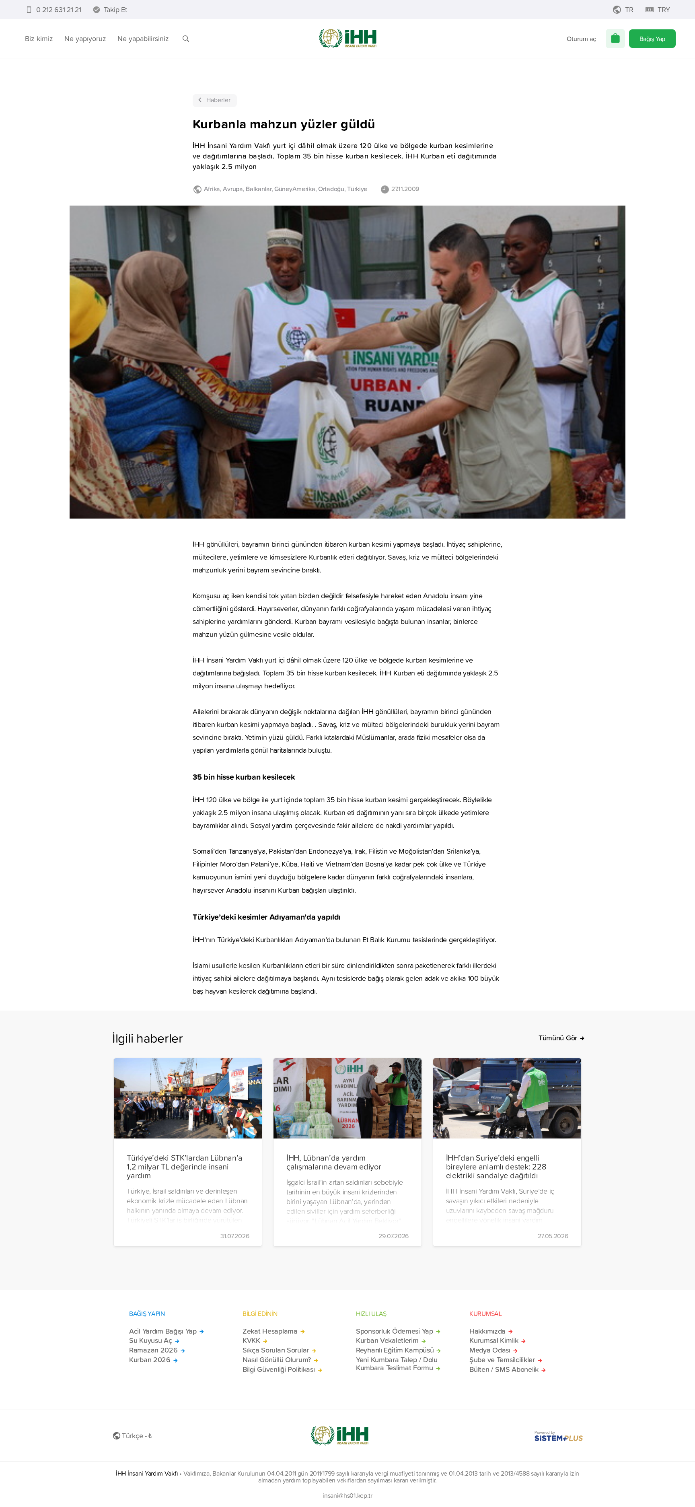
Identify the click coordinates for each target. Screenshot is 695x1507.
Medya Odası (489, 1350)
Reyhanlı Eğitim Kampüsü (395, 1350)
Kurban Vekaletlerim (387, 1340)
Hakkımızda (487, 1331)
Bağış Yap (652, 38)
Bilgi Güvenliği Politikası (279, 1369)
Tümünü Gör (558, 1038)
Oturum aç (581, 38)
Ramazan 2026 (153, 1350)
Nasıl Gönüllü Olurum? (277, 1360)
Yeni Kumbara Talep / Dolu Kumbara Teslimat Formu (397, 1364)
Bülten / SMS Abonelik (504, 1369)
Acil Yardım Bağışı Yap (163, 1331)
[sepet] (615, 38)
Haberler (218, 99)
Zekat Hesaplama (270, 1331)
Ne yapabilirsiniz (143, 38)
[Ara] (186, 39)
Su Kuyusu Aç (150, 1340)
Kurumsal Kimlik (493, 1340)
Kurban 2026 (150, 1360)
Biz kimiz (39, 38)
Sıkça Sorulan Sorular (276, 1350)
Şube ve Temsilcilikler (502, 1360)
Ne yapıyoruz (85, 38)
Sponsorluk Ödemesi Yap (394, 1331)
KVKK (251, 1340)
